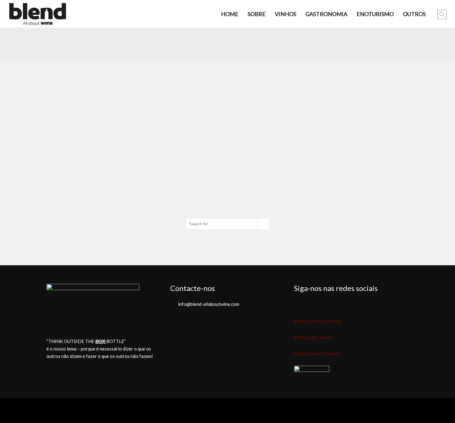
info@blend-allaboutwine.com (208, 304)
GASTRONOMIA (326, 14)
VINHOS (285, 14)
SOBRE (257, 14)
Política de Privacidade (317, 321)
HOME (229, 14)
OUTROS (414, 14)
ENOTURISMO (375, 14)
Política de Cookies (314, 337)
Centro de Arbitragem (316, 353)
